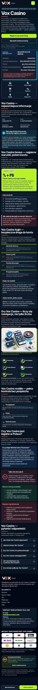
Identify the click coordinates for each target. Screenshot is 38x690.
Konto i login (6, 595)
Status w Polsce (28, 687)
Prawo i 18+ (6, 602)
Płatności (5, 600)
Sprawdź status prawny (19, 41)
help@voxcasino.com (11, 615)
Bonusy (4, 592)
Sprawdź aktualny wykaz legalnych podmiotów (14, 464)
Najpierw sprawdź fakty (19, 36)
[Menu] (33, 3)
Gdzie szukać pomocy (19, 665)
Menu (33, 3)
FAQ (3, 605)
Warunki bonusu (10, 687)
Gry (3, 597)
